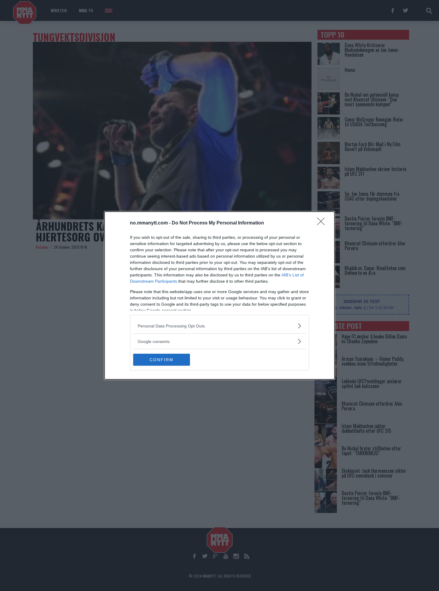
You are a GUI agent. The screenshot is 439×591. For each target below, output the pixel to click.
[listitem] (219, 326)
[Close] (323, 223)
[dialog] (219, 295)
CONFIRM (162, 359)
